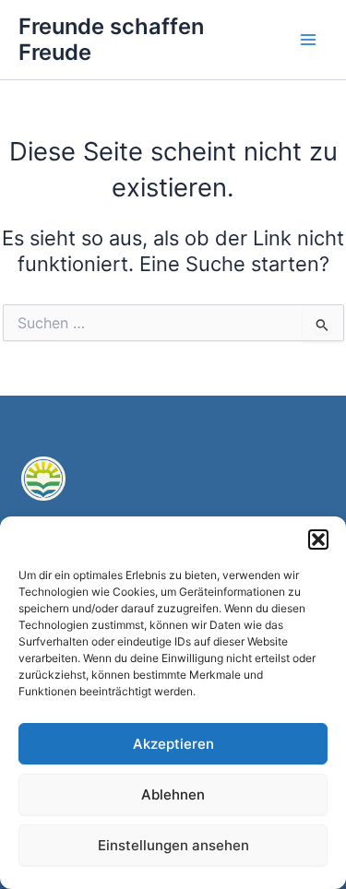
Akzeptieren (173, 744)
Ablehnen (173, 794)
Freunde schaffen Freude (111, 39)
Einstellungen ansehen (173, 845)
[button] (318, 539)
